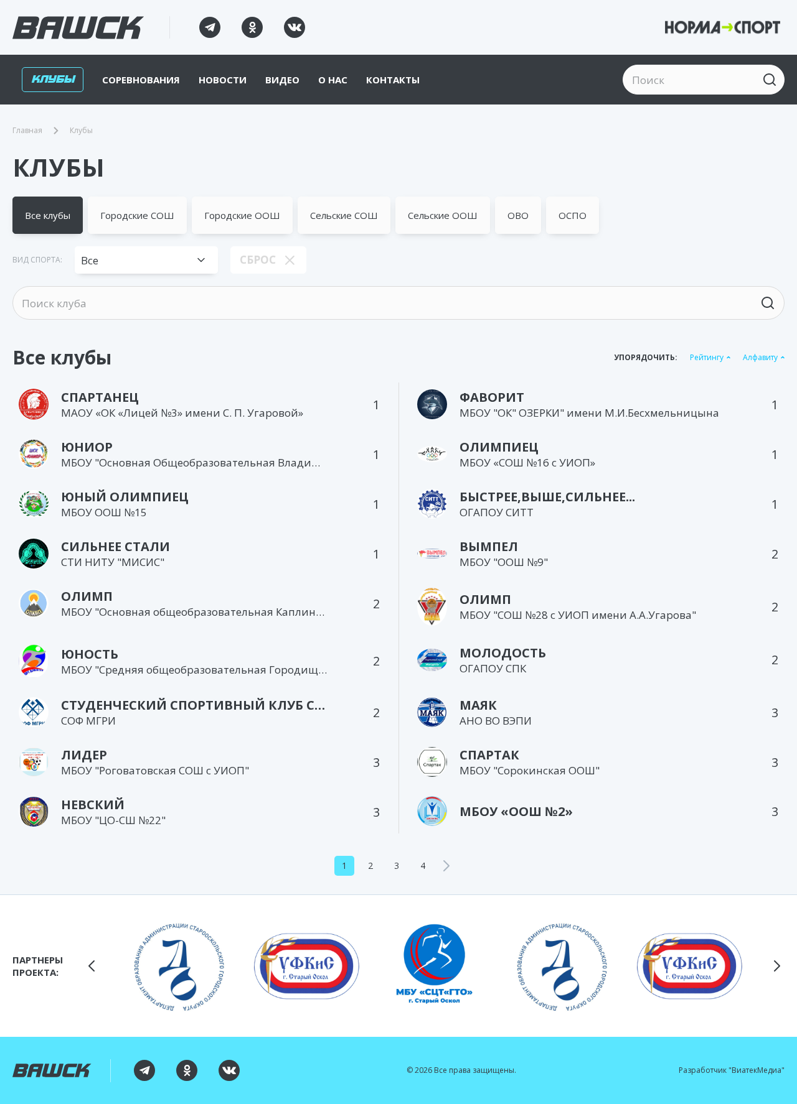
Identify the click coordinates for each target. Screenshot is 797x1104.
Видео (282, 79)
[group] (179, 965)
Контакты (393, 79)
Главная (27, 131)
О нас (332, 79)
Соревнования (141, 79)
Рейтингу (707, 358)
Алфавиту (760, 358)
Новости (223, 79)
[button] (91, 965)
